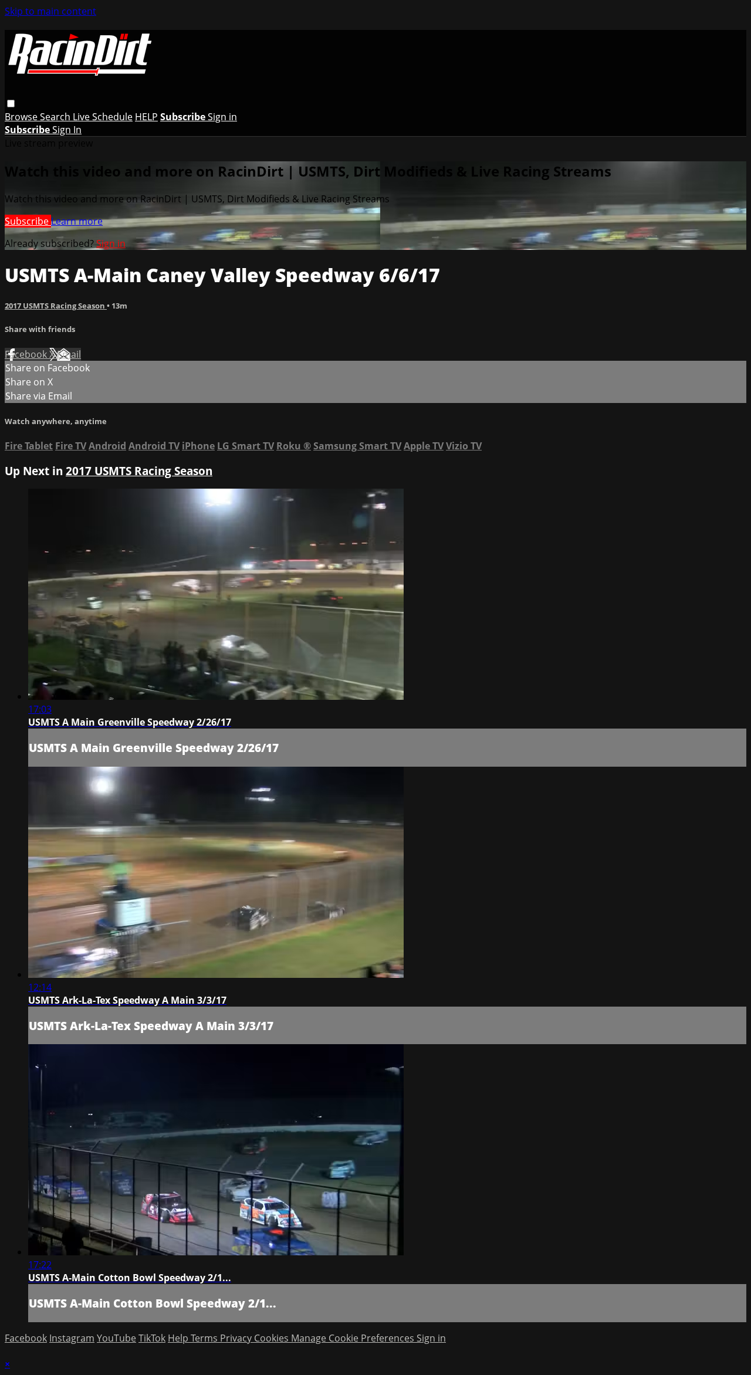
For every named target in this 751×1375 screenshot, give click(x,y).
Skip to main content (50, 11)
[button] (11, 103)
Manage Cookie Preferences (354, 1338)
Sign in (222, 116)
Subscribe (28, 221)
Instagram (71, 1338)
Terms (205, 1338)
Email (69, 354)
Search (56, 116)
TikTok (151, 1338)
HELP (146, 116)
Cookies (272, 1338)
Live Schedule (103, 116)
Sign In (67, 129)
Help (179, 1338)
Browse (22, 116)
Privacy (237, 1338)
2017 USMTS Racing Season (56, 305)
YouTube (116, 1338)
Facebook (27, 354)
